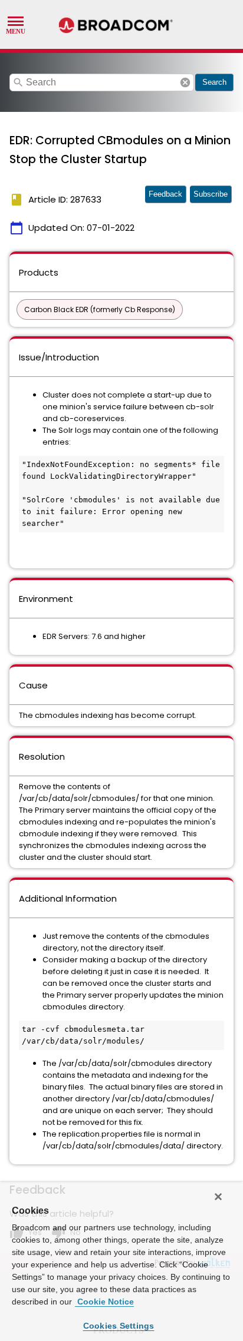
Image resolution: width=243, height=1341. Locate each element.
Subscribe (210, 194)
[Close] (218, 1196)
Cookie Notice (104, 1301)
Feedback (165, 194)
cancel (185, 82)
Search (214, 82)
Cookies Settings (119, 1325)
